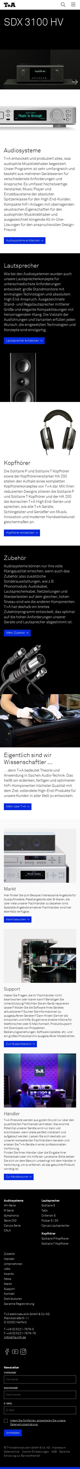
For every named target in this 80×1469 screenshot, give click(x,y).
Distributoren (13, 1298)
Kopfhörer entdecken (20, 532)
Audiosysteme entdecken (23, 240)
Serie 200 (10, 1220)
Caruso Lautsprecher (56, 1225)
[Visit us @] (7, 1352)
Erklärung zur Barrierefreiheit (22, 1455)
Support (9, 1289)
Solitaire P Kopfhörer (55, 1238)
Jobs (7, 1268)
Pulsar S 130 (50, 1220)
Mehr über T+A (16, 806)
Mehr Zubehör (15, 632)
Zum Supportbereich (18, 1044)
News (7, 1279)
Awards (9, 1273)
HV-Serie (10, 1205)
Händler (9, 1259)
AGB (54, 1451)
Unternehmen (13, 1264)
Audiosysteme (13, 1200)
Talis (45, 1210)
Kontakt (9, 1293)
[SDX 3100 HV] (40, 49)
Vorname (10, 1373)
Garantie (64, 1451)
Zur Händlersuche (17, 1176)
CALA (7, 1230)
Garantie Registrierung (19, 1303)
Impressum (59, 1447)
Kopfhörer (49, 1233)
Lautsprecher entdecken (22, 340)
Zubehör (9, 1254)
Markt (8, 1284)
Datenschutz (11, 1451)
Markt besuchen (16, 919)
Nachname (11, 1388)
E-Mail (8, 1403)
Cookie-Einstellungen (35, 1451)
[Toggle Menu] (73, 4)
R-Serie (9, 1210)
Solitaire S (48, 1205)
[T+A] (10, 5)
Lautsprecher (51, 1200)
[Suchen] (63, 5)
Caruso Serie (12, 1225)
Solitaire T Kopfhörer (55, 1243)
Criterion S (49, 1215)
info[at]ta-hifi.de (15, 1337)
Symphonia (11, 1215)
